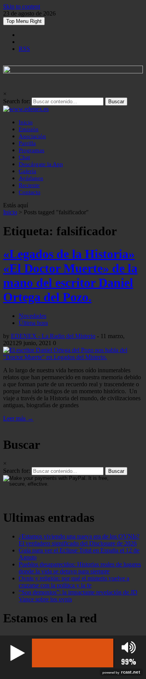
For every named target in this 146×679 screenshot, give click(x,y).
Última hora (33, 323)
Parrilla (27, 143)
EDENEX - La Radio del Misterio (53, 336)
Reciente (29, 185)
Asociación (32, 136)
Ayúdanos (31, 178)
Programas (31, 150)
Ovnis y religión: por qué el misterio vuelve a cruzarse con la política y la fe (74, 582)
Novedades (32, 316)
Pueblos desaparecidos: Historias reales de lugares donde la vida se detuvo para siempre (80, 568)
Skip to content (21, 6)
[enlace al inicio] (26, 109)
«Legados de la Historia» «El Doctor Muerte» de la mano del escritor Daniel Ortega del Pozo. (70, 275)
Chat (24, 157)
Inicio (26, 122)
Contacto (29, 192)
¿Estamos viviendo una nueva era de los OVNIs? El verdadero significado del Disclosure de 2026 (79, 540)
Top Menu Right (24, 21)
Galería (27, 171)
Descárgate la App (41, 164)
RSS (24, 48)
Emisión (29, 129)
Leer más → (18, 418)
